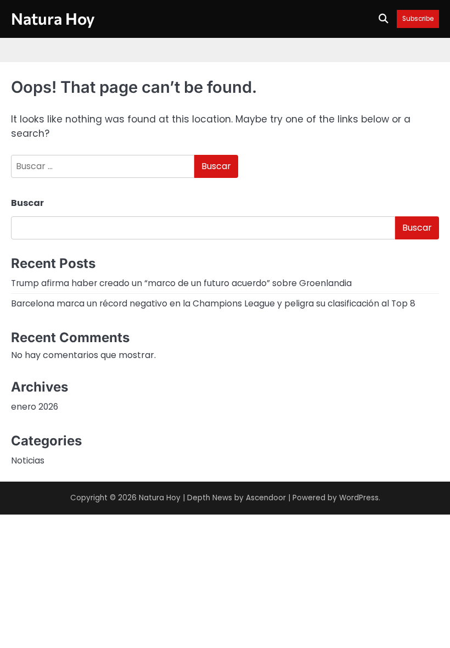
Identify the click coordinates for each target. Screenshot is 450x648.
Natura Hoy (53, 18)
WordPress (359, 498)
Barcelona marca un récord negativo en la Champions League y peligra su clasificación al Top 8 (213, 303)
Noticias (27, 460)
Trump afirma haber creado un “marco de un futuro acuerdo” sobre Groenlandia (181, 283)
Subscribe (418, 19)
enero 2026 (34, 406)
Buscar (27, 203)
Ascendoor (266, 498)
